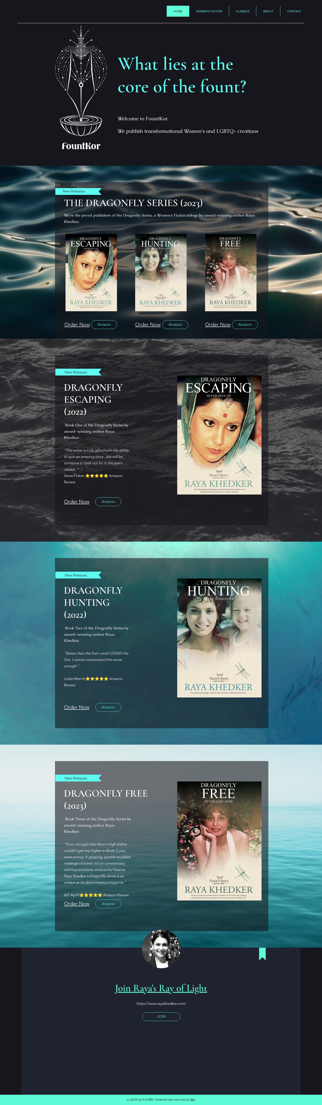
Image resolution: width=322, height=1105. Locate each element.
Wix (192, 1099)
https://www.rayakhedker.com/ (161, 1003)
